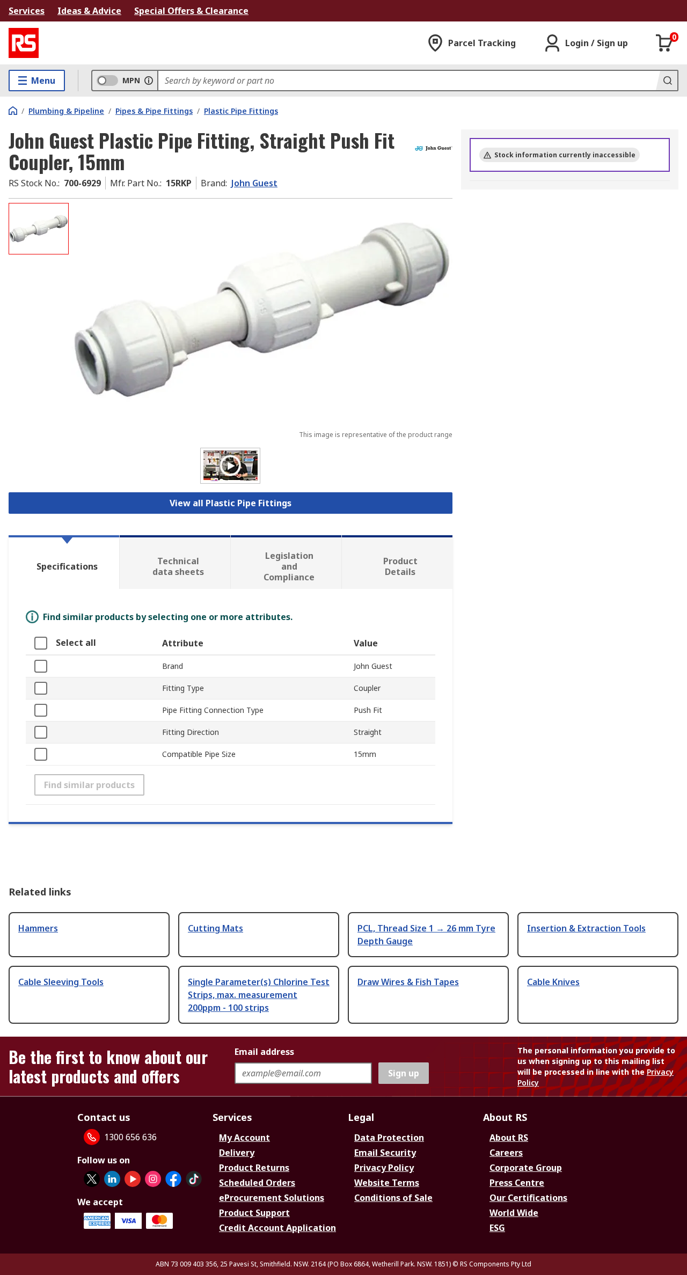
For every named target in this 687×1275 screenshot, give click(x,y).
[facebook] (173, 1179)
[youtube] (133, 1179)
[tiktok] (194, 1179)
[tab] (64, 562)
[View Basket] (664, 43)
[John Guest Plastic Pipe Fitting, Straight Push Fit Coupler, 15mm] (261, 310)
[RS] (24, 43)
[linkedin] (112, 1179)
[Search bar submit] (666, 80)
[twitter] (92, 1179)
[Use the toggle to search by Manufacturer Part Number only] (148, 80)
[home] (13, 110)
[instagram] (153, 1179)
